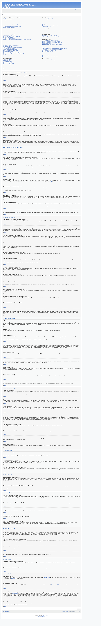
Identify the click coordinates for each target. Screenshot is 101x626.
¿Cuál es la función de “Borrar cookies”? (9, 27)
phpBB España (45, 615)
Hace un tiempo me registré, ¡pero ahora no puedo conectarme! (13, 24)
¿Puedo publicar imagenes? (7, 62)
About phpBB (13, 578)
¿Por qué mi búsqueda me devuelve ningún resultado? (51, 41)
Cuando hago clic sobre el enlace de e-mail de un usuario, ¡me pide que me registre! (17, 39)
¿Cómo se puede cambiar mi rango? (9, 38)
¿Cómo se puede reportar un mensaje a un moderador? (12, 52)
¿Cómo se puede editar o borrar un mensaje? (10, 44)
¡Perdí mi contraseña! (6, 25)
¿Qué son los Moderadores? (47, 19)
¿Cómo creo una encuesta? (7, 46)
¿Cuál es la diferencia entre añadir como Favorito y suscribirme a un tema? (54, 48)
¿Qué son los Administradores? (47, 18)
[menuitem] (4, 10)
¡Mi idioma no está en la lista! (7, 35)
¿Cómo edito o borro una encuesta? (9, 48)
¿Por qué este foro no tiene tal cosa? (48, 60)
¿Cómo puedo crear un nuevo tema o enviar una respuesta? (13, 43)
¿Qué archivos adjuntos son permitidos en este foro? (51, 55)
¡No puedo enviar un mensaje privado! (48, 29)
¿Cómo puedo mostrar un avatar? (8, 37)
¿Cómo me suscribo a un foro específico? (49, 50)
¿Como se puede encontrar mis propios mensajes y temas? (52, 44)
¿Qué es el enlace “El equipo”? (47, 26)
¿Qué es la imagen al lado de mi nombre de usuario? (11, 36)
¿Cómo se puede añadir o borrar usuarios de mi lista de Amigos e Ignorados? (55, 36)
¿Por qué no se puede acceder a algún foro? (10, 49)
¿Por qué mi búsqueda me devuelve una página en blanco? (52, 42)
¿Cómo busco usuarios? (46, 43)
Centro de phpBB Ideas (55, 584)
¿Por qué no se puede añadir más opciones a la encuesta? (12, 47)
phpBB (50, 181)
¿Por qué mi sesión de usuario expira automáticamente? (12, 26)
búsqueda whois (15, 593)
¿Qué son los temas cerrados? (8, 66)
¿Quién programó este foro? (47, 59)
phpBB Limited (47, 577)
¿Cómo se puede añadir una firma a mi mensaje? (11, 45)
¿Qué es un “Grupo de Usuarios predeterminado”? (50, 25)
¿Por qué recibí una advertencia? (8, 51)
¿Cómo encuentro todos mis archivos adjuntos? (50, 56)
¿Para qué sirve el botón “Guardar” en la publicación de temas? (13, 53)
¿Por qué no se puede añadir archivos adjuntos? (11, 50)
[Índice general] (6, 5)
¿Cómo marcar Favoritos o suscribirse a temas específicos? (52, 49)
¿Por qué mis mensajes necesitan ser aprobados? (11, 54)
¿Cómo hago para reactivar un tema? (9, 55)
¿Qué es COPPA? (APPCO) (7, 19)
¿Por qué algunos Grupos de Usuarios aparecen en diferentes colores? (54, 24)
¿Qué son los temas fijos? (7, 65)
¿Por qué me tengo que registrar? (8, 18)
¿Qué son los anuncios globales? (8, 63)
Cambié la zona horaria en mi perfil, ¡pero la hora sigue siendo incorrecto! (15, 34)
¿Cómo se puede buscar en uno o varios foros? (50, 40)
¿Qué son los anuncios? (7, 64)
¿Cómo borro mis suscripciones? (47, 51)
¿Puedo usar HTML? (6, 60)
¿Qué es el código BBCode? (7, 59)
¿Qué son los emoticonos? (7, 61)
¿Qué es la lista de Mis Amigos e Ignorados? (49, 35)
